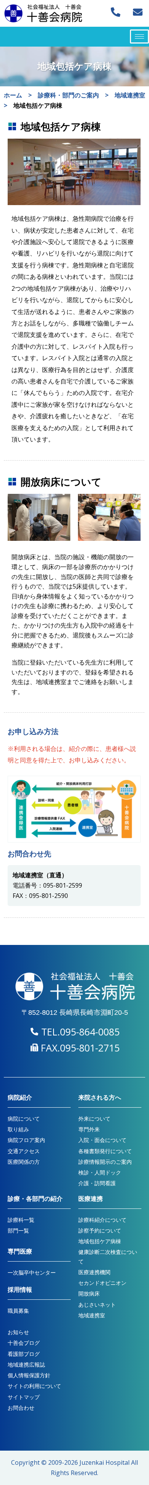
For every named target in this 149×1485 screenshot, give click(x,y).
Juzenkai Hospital (104, 1462)
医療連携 (90, 1198)
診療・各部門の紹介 (35, 1198)
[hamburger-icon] (139, 36)
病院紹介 (20, 1097)
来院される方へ (99, 1097)
